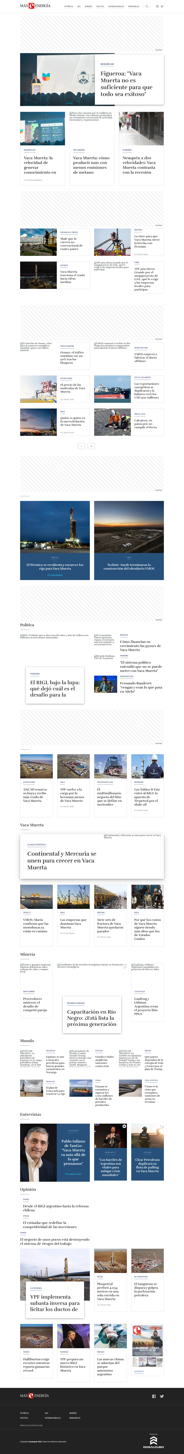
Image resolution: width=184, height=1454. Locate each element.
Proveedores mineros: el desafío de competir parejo (35, 1004)
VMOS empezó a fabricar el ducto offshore (145, 357)
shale (62, 412)
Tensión (26, 1352)
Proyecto (27, 913)
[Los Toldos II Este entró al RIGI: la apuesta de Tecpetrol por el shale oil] (147, 766)
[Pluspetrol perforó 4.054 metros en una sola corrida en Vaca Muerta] (110, 1261)
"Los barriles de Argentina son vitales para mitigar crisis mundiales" (110, 1167)
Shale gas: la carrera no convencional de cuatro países (71, 244)
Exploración (50, 1051)
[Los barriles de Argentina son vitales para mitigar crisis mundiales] (110, 1136)
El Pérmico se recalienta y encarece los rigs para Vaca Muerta (55, 566)
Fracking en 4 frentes (69, 232)
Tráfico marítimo (67, 346)
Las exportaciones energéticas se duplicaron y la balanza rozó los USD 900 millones (146, 390)
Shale (62, 782)
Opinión (26, 1199)
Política (100, 6)
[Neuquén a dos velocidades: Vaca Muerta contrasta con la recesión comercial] (141, 128)
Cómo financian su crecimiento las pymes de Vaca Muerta (140, 646)
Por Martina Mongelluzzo (33, 180)
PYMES (136, 263)
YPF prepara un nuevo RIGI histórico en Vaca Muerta (72, 1364)
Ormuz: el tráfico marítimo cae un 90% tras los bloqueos (72, 358)
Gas (78, 6)
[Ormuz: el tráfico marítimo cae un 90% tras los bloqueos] (38, 356)
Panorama (35, 674)
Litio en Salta (139, 992)
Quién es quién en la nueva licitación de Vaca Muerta (72, 421)
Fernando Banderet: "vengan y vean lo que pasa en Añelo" (141, 687)
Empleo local (139, 414)
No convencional (141, 1277)
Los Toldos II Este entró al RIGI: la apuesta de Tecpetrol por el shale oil (147, 797)
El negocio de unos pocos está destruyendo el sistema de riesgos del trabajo (54, 1241)
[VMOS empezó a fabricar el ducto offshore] (112, 356)
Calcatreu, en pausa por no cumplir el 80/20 (145, 424)
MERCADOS (124, 635)
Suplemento (139, 1371)
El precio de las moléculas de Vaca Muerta (72, 388)
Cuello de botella (151, 1080)
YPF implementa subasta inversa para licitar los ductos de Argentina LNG (55, 1306)
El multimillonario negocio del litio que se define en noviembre (109, 797)
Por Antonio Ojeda (141, 254)
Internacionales (116, 6)
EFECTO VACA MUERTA (142, 377)
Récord (100, 1277)
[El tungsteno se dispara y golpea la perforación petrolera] (147, 1261)
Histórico (64, 265)
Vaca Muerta (79, 150)
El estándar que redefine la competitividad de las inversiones (50, 1225)
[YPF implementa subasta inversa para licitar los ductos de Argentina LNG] (55, 1275)
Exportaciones (66, 378)
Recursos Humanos (76, 1003)
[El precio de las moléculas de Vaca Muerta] (38, 389)
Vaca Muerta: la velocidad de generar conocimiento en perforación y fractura (40, 170)
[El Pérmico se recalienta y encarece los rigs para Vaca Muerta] (55, 527)
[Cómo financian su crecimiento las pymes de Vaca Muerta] (105, 642)
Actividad (147, 1153)
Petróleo (68, 6)
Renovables (133, 6)
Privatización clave (105, 782)
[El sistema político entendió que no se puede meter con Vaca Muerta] (105, 663)
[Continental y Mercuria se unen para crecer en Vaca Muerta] (134, 856)
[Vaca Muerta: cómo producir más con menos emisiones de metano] (92, 128)
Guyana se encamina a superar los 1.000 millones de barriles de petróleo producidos (104, 1096)
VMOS (129, 558)
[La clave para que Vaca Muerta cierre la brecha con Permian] (112, 242)
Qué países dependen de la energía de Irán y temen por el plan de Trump (154, 1063)
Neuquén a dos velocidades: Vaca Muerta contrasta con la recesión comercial (139, 168)
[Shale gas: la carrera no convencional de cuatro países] (38, 242)
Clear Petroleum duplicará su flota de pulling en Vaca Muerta (147, 1165)
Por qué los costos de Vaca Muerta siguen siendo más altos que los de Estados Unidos (147, 929)
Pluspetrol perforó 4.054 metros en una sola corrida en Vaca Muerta (108, 1291)
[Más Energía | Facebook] (158, 6)
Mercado (55, 558)
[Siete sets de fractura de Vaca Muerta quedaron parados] (110, 897)
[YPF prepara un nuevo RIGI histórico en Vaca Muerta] (73, 1336)
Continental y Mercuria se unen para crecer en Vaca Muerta (61, 860)
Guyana (98, 1080)
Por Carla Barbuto (55, 575)
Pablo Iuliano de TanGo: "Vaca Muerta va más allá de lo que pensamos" (73, 1152)
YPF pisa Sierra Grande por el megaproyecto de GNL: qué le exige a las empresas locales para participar (146, 279)
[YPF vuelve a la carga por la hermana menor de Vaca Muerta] (73, 766)
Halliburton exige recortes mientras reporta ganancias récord (36, 1364)
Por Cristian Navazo (67, 933)
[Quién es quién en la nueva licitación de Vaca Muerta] (38, 422)
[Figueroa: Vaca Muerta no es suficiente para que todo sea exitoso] (92, 79)
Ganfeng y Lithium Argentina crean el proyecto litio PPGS (146, 1006)
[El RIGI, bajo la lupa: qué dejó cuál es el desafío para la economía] (55, 660)
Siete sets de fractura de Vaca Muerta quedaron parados (110, 925)
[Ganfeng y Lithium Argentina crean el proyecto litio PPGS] (147, 976)
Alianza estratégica (36, 844)
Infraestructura (141, 348)
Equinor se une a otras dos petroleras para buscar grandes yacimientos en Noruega (55, 1064)
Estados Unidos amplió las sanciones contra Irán (104, 1061)
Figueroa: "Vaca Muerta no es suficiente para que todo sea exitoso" (127, 84)
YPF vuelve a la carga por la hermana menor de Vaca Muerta (72, 795)
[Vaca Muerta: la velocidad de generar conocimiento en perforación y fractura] (42, 128)
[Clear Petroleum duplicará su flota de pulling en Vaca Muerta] (147, 1136)
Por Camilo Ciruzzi (67, 433)
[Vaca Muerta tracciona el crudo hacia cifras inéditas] (38, 275)
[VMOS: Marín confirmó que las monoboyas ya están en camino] (36, 897)
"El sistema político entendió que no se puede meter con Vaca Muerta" (141, 666)
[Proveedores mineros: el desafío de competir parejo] (36, 976)
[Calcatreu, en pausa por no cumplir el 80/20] (112, 422)
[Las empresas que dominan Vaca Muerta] (73, 897)
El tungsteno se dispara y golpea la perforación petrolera (146, 1289)
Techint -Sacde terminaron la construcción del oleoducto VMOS (129, 566)
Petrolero (99, 1051)
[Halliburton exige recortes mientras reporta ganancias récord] (36, 1336)
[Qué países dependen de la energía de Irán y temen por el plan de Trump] (130, 1058)
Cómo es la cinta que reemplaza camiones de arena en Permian (152, 1094)
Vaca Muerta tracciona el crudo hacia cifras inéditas (72, 277)
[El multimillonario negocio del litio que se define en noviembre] (110, 766)
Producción (50, 1082)
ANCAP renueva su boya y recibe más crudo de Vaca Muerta (35, 795)
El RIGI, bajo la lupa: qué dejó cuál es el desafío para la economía (55, 691)
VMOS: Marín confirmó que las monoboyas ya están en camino (35, 925)
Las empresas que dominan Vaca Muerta (73, 923)
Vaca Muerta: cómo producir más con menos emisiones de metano (91, 165)
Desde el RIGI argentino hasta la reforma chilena (56, 1208)
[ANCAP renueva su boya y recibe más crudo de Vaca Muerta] (36, 766)
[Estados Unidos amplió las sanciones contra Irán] (80, 1058)
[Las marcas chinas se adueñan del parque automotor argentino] (110, 1336)
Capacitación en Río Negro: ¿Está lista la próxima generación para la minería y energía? (91, 1024)
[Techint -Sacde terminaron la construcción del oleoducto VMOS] (129, 527)
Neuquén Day (107, 64)
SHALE (62, 913)
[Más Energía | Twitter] (162, 6)
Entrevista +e (110, 1153)
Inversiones (138, 782)
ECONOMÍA (127, 150)
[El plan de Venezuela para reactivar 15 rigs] (31, 1088)
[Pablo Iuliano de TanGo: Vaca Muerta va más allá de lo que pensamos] (38, 1153)
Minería (88, 6)
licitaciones (36, 1288)
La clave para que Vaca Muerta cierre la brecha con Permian (147, 241)
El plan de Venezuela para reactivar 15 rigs (55, 1090)
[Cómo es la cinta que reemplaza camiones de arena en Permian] (130, 1088)
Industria (138, 230)
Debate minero (28, 992)
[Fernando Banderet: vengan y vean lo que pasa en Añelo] (105, 684)
